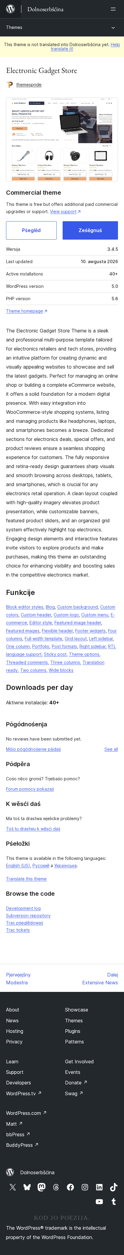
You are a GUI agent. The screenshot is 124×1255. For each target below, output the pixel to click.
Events (72, 1072)
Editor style (40, 622)
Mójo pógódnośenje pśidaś (33, 749)
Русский (41, 865)
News (12, 1021)
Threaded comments (27, 662)
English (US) (18, 865)
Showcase (76, 1010)
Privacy (14, 1042)
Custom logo (66, 614)
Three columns (65, 662)
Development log (23, 908)
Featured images (22, 630)
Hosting (14, 1031)
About (12, 1010)
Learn (12, 1061)
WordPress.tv (24, 1093)
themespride (29, 84)
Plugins (72, 1031)
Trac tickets (18, 930)
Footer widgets (90, 630)
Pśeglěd (31, 230)
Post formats (64, 646)
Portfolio (40, 646)
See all (111, 749)
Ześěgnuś (90, 230)
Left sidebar (101, 638)
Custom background (77, 606)
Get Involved (79, 1061)
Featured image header (77, 622)
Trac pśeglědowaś (24, 922)
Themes (14, 27)
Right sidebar (92, 646)
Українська (65, 865)
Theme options (84, 654)
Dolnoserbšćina (37, 1172)
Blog (50, 606)
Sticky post (55, 654)
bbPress (18, 1134)
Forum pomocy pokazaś (30, 788)
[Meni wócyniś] (114, 9)
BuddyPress (22, 1145)
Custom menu (94, 614)
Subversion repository (28, 915)
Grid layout (76, 638)
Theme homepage (24, 310)
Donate (76, 1083)
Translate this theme (26, 878)
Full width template (43, 638)
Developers (18, 1083)
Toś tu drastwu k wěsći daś (33, 828)
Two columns (33, 670)
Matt (14, 1124)
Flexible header (57, 630)
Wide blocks (61, 670)
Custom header (36, 614)
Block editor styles (24, 606)
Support (14, 1072)
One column (18, 646)
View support (63, 211)
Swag (74, 1093)
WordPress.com (26, 1113)
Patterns (74, 1042)
